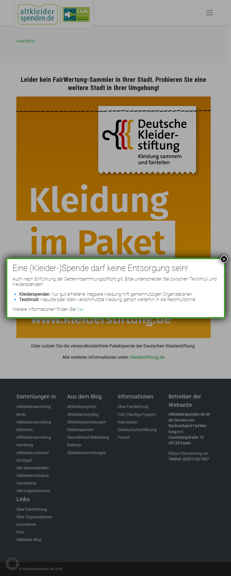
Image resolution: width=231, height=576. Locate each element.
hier (80, 309)
